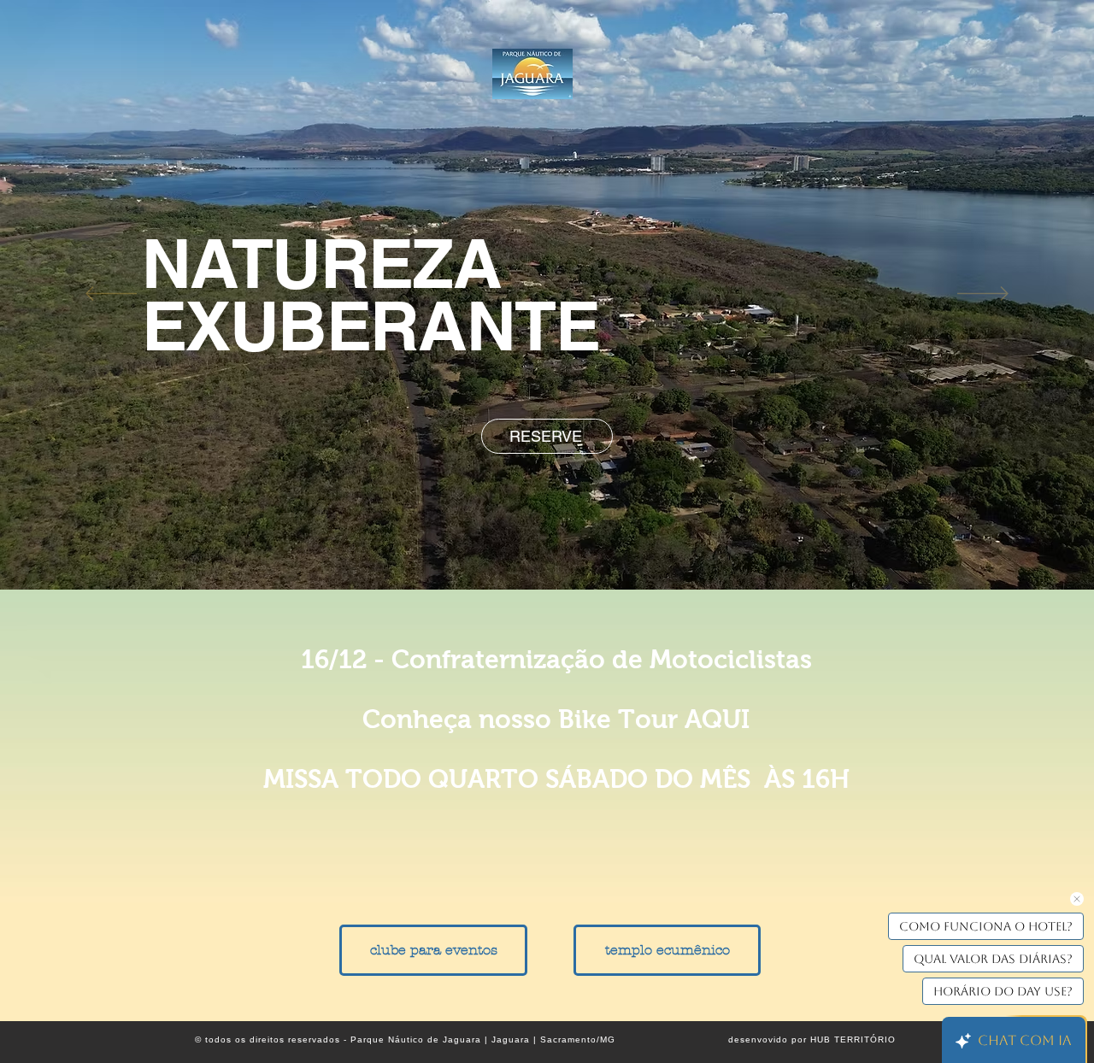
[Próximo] (983, 294)
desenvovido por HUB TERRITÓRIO (812, 1039)
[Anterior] (111, 294)
